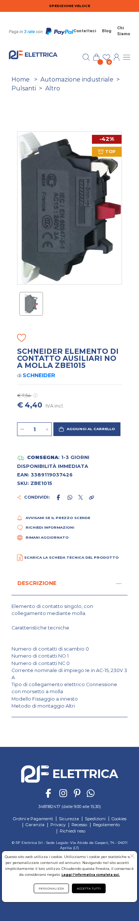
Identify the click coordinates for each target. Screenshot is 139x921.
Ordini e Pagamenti (33, 818)
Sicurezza (69, 818)
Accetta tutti (89, 888)
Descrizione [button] (36, 583)
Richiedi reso (72, 831)
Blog (106, 31)
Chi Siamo (123, 31)
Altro (52, 88)
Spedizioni (95, 818)
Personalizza (51, 888)
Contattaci (84, 31)
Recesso (79, 824)
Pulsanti (23, 88)
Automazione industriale (76, 79)
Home (20, 79)
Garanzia (35, 824)
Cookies (119, 818)
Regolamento (106, 824)
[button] (86, 429)
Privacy (58, 824)
